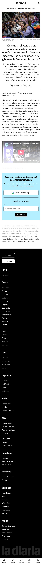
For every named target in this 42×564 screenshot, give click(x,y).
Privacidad (6, 536)
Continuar (21, 214)
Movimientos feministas (26, 8)
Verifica (5, 345)
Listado (5, 458)
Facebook (6, 510)
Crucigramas (7, 445)
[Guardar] (25, 85)
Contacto (5, 539)
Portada (5, 275)
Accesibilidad (7, 533)
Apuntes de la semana (10, 430)
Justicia (5, 321)
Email (6, 205)
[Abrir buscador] (38, 3)
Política (5, 335)
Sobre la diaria (8, 477)
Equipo (4, 480)
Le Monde (6, 384)
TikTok (4, 513)
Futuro (4, 318)
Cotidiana (5, 298)
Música (5, 407)
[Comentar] (30, 85)
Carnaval (5, 291)
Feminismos (11, 8)
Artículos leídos (8, 410)
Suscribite (8, 261)
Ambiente (6, 288)
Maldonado (6, 361)
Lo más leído (7, 423)
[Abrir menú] (3, 3)
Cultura (5, 301)
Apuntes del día (8, 427)
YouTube (5, 500)
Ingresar (8, 255)
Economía (6, 308)
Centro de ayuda (8, 526)
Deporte (5, 305)
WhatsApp (6, 503)
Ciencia (5, 294)
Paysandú (6, 364)
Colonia (5, 358)
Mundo (5, 328)
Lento (4, 387)
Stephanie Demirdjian (9, 93)
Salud (4, 338)
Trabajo (5, 341)
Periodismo (6, 404)
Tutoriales (5, 529)
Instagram (6, 506)
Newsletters (6, 493)
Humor (4, 442)
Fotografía (6, 439)
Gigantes (5, 391)
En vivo (5, 433)
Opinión (5, 331)
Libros (4, 325)
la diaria (5, 381)
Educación (6, 311)
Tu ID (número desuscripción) (9, 463)
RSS (3, 496)
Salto (4, 368)
